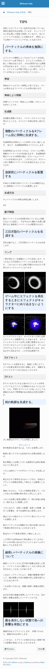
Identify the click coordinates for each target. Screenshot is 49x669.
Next (40, 649)
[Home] (4, 12)
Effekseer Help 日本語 (16, 12)
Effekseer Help (26, 4)
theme (26, 662)
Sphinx (14, 662)
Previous (10, 649)
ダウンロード (24, 445)
